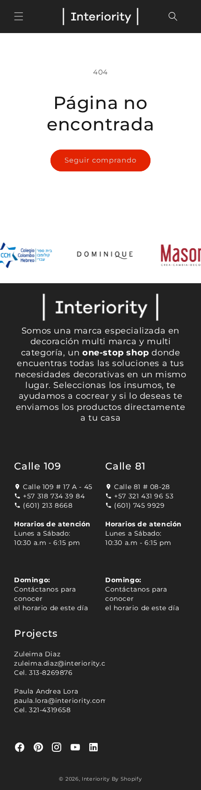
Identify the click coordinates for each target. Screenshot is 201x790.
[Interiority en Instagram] (57, 747)
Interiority (96, 779)
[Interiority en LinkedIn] (94, 747)
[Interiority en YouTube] (75, 747)
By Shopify (127, 779)
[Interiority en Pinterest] (38, 747)
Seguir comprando (100, 160)
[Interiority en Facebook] (20, 747)
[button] (18, 16)
